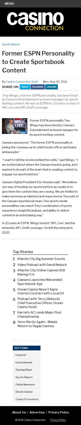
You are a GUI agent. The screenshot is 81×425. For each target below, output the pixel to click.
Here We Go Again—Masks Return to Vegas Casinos (37, 324)
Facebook (37, 86)
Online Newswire (25, 384)
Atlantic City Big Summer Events (41, 259)
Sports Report (10, 44)
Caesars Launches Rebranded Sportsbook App (39, 282)
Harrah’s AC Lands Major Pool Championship (39, 314)
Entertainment (24, 362)
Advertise (37, 412)
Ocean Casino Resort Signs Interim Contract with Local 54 (40, 291)
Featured (21, 355)
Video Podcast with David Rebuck (42, 265)
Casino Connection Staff (22, 81)
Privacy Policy (58, 412)
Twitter (25, 86)
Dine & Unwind (24, 391)
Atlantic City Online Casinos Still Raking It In (41, 272)
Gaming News (24, 369)
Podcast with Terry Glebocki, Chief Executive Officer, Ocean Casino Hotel (40, 303)
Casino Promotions (27, 399)
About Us (19, 412)
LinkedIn (51, 86)
